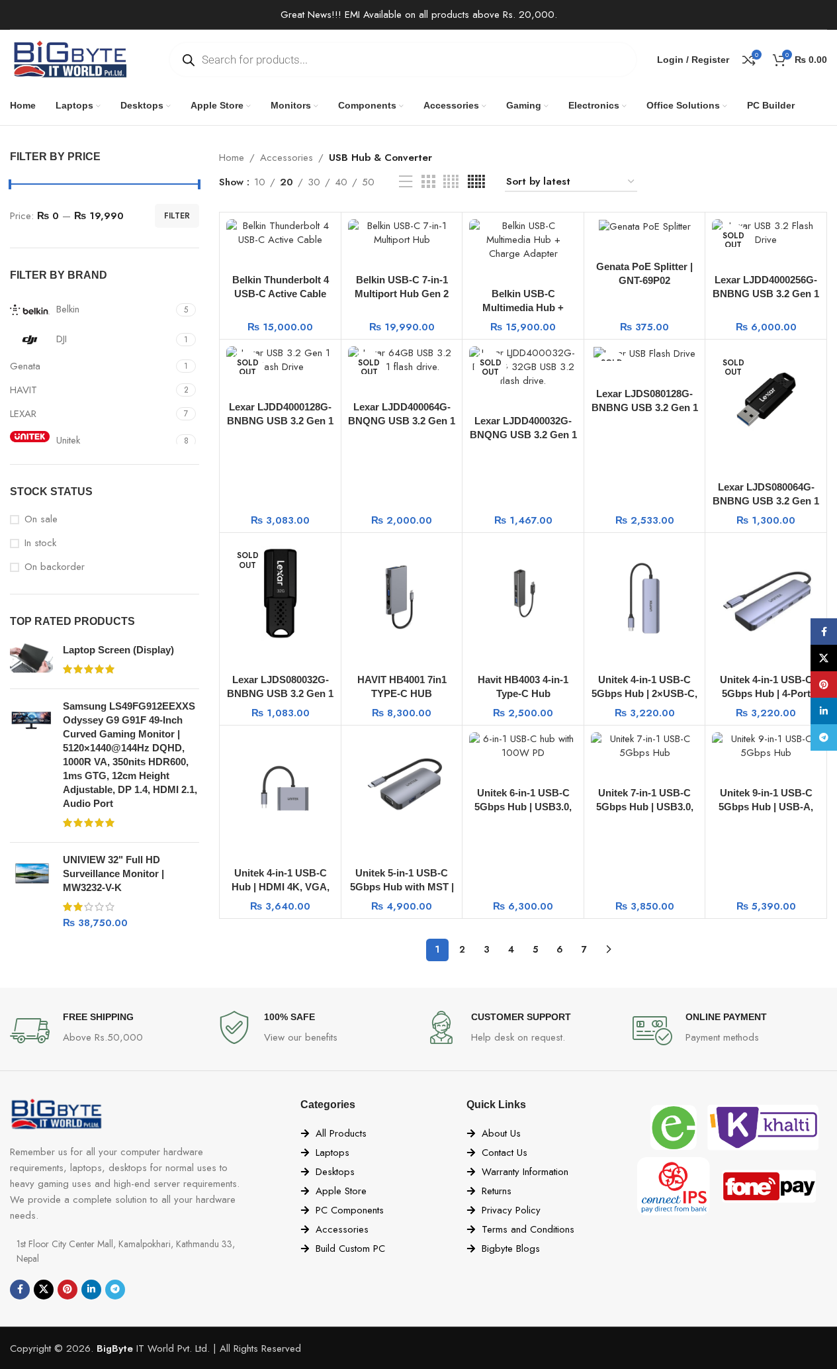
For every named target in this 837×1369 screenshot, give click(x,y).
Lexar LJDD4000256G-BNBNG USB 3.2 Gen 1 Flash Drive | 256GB (766, 293)
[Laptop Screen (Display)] (31, 661)
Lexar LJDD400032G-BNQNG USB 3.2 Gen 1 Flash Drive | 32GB (523, 434)
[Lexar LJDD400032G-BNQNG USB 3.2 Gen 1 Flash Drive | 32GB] (523, 367)
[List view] (405, 182)
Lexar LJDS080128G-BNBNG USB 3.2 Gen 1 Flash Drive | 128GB (645, 407)
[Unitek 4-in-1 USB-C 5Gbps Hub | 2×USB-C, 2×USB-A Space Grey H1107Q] (645, 593)
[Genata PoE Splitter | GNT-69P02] (645, 226)
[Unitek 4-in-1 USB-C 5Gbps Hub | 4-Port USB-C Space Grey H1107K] (766, 593)
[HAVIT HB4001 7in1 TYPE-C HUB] (402, 593)
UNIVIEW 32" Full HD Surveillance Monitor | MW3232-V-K (113, 873)
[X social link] (44, 1289)
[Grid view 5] (476, 182)
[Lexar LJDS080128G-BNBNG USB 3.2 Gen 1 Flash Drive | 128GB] (645, 353)
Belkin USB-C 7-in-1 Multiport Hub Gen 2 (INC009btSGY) (402, 293)
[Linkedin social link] (91, 1289)
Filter (177, 216)
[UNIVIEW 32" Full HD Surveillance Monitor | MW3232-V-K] (31, 891)
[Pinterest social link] (67, 1289)
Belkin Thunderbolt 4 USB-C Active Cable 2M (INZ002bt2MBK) (280, 293)
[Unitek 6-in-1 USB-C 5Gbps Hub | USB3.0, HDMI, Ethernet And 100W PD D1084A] (523, 746)
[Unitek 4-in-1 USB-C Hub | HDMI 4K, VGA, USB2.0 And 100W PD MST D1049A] (280, 786)
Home (231, 157)
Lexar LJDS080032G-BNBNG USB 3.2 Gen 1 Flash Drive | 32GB (280, 693)
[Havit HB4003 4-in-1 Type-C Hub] (523, 593)
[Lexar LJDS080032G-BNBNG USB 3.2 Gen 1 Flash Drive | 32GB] (280, 593)
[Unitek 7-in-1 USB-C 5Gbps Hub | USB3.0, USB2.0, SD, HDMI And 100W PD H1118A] (645, 746)
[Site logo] (69, 58)
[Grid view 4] (451, 182)
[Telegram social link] (115, 1289)
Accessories (286, 157)
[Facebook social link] (20, 1289)
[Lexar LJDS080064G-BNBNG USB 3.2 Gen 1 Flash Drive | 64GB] (766, 400)
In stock (40, 543)
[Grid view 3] (428, 182)
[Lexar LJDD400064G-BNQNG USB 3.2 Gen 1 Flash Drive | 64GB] (402, 360)
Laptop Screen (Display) (118, 649)
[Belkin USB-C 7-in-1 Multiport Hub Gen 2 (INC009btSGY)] (402, 233)
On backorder (54, 567)
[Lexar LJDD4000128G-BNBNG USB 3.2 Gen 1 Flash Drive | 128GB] (280, 360)
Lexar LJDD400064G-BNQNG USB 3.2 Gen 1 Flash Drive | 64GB (401, 420)
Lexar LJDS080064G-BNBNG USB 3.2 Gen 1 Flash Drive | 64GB (766, 500)
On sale (41, 519)
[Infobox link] (107, 1031)
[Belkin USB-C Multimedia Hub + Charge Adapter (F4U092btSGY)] (523, 240)
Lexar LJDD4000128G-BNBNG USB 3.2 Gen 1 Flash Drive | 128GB (280, 420)
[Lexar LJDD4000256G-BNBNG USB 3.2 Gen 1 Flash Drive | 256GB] (766, 233)
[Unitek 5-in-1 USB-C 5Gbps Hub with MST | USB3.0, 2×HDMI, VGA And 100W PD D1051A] (402, 786)
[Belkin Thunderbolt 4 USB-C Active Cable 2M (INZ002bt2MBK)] (280, 233)
